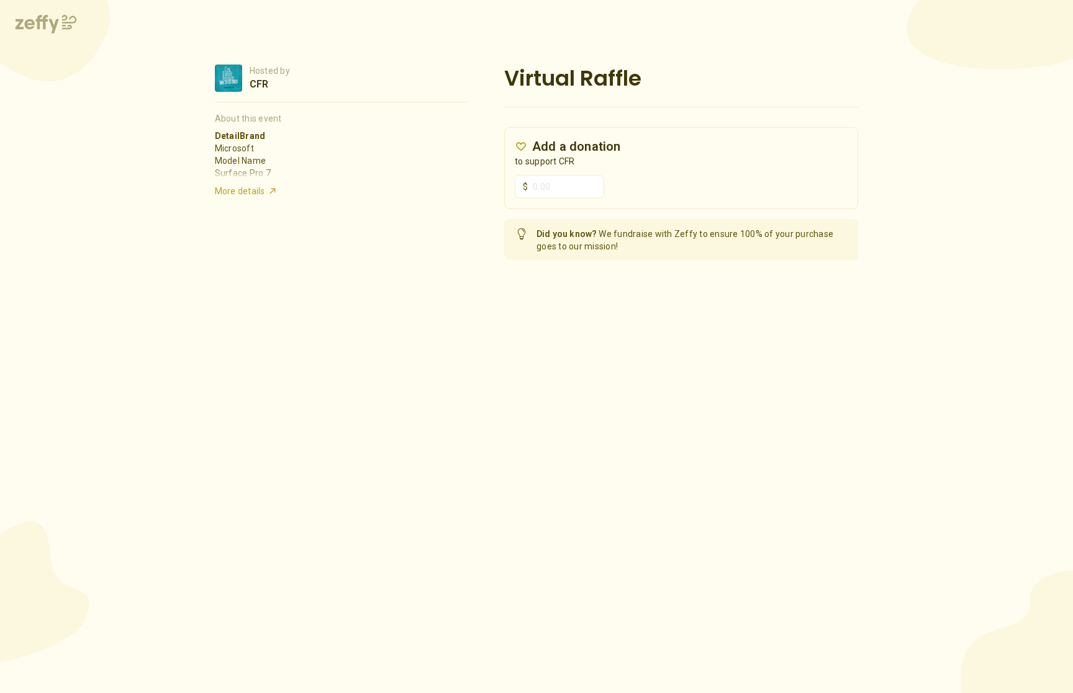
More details (240, 191)
